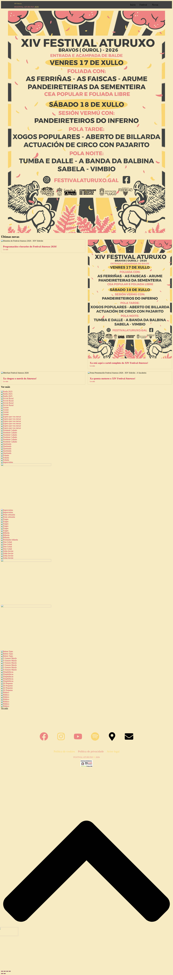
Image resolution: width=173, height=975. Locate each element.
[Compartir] (7, 971)
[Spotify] (94, 736)
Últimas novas (10, 236)
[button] (144, 5)
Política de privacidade (91, 751)
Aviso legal (113, 751)
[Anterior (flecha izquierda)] (2, 973)
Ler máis (5, 249)
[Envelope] (129, 736)
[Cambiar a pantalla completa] (5, 971)
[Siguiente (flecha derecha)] (5, 973)
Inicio (133, 4)
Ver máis (5, 387)
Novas (155, 4)
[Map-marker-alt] (111, 736)
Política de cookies (64, 751)
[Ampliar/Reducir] (2, 971)
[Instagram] (60, 736)
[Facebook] (43, 736)
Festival (143, 4)
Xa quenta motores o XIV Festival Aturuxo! (112, 378)
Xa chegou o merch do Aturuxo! (19, 378)
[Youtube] (78, 736)
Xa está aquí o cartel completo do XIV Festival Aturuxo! (119, 363)
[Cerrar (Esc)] (10, 971)
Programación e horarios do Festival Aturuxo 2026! (30, 246)
